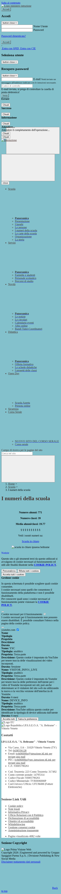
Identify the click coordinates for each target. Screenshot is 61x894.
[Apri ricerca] (33, 140)
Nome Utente (40, 26)
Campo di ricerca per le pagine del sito (21, 450)
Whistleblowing (16, 824)
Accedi (6, 9)
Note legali (14, 809)
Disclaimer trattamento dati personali (20, 861)
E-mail (36, 79)
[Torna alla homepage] (9, 140)
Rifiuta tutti (29, 571)
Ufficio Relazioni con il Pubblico (25, 815)
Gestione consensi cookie (21, 827)
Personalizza (9, 571)
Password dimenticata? (13, 36)
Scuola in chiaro (30, 541)
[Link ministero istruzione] (16, 5)
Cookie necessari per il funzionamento (22, 614)
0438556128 (19, 750)
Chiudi (6, 105)
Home (11, 483)
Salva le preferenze (27, 719)
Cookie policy (15, 805)
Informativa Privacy (18, 812)
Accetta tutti (13, 574)
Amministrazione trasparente (23, 830)
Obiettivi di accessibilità (21, 821)
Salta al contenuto (10, 2)
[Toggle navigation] (28, 167)
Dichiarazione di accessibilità (23, 818)
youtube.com (8, 629)
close (5, 183)
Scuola (11, 486)
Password (38, 29)
